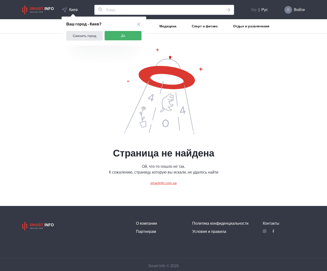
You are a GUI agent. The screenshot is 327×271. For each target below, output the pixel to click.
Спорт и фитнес (205, 26)
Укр (254, 10)
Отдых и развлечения (251, 26)
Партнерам (146, 231)
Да (123, 35)
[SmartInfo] (38, 10)
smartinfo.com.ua (163, 183)
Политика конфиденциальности (220, 223)
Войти (299, 10)
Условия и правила (209, 231)
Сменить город (84, 36)
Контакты (271, 223)
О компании (146, 223)
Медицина (167, 26)
